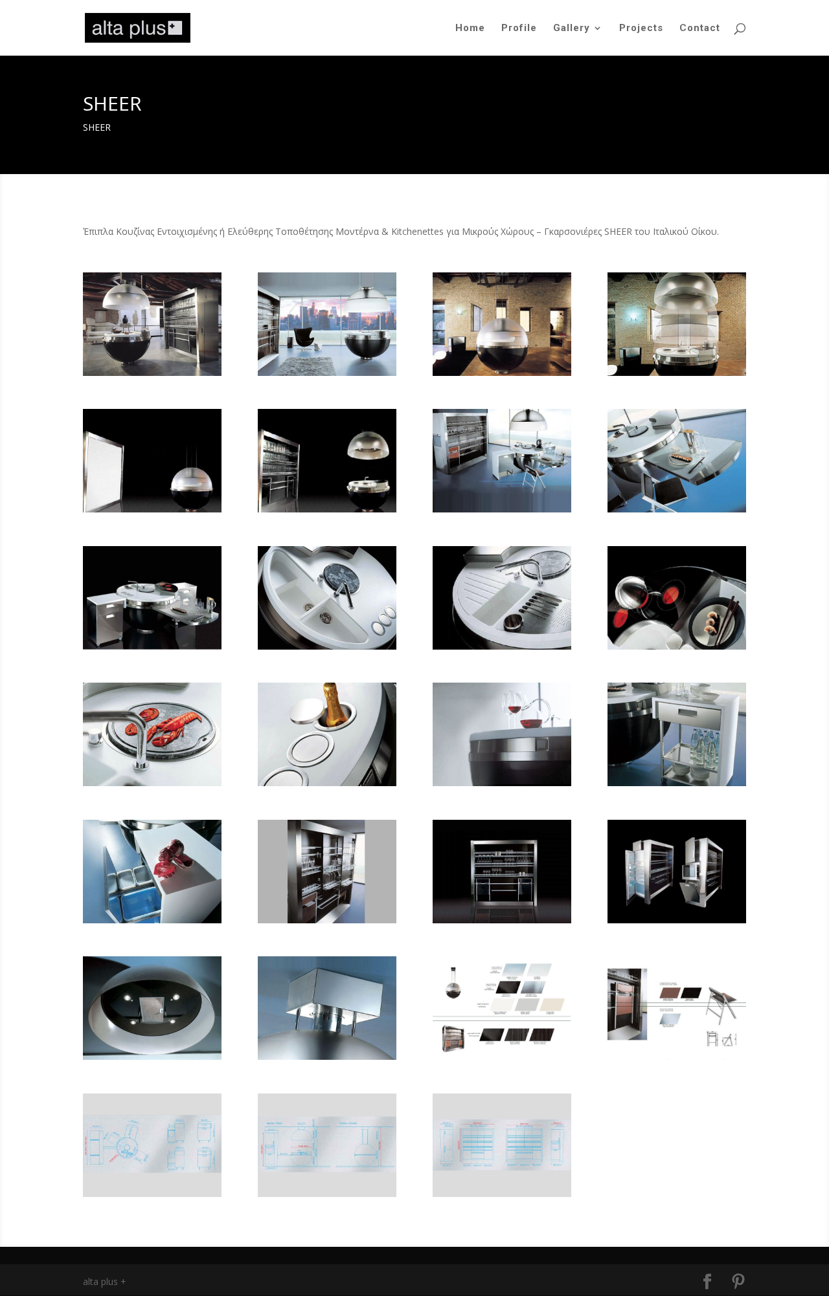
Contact (699, 28)
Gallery (571, 28)
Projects (641, 28)
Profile (519, 28)
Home (470, 28)
